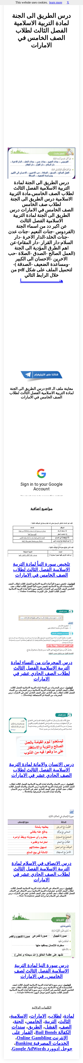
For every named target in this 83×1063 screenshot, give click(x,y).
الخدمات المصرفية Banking (42, 1043)
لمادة (69, 1015)
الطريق (35, 1026)
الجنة (19, 1021)
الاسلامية (19, 1015)
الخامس (34, 1021)
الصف (66, 1026)
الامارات (38, 1015)
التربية (51, 1021)
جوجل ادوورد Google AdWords (42, 1048)
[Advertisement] (41, 102)
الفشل (51, 1026)
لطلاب (55, 1015)
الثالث (65, 1021)
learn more (55, 2)
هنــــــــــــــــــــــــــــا (41, 280)
